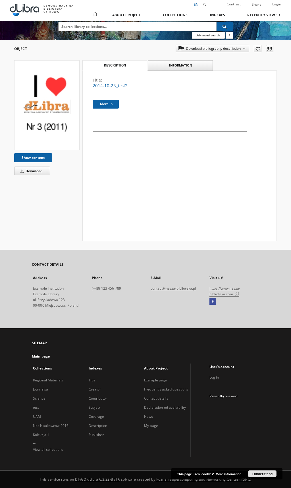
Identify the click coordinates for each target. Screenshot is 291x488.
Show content (33, 157)
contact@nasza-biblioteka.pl (173, 288)
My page (151, 425)
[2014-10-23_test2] (46, 105)
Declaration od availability (165, 407)
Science (39, 398)
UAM (37, 416)
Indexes (217, 15)
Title (92, 380)
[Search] (225, 26)
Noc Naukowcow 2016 (50, 425)
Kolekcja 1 (41, 434)
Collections (175, 15)
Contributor (98, 398)
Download (34, 171)
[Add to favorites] (257, 48)
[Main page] (94, 15)
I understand (262, 473)
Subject (95, 407)
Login (276, 4)
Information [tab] (180, 65)
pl (205, 4)
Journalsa (40, 389)
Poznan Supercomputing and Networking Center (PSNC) (203, 479)
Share (256, 4)
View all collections (48, 449)
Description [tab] (115, 65)
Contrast (234, 4)
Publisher (96, 434)
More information (229, 474)
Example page (155, 380)
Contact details (156, 398)
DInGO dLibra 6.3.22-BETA (97, 479)
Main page (41, 356)
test (36, 407)
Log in (214, 377)
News (148, 416)
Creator (95, 389)
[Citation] (269, 48)
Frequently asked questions (166, 389)
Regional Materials (48, 380)
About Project (126, 15)
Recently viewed (263, 15)
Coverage (96, 416)
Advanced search (208, 35)
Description (98, 425)
